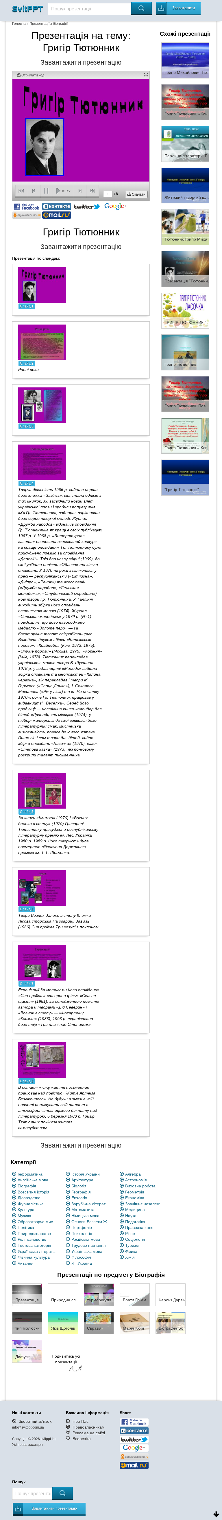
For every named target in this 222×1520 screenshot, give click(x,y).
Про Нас (80, 1421)
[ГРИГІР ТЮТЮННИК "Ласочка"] (185, 310)
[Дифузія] (27, 1351)
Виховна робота (140, 1186)
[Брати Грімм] (134, 1294)
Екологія (79, 1197)
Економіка (134, 1197)
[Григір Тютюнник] (185, 352)
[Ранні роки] (42, 342)
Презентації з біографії (48, 24)
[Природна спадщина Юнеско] (63, 1294)
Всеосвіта (82, 1438)
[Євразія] (99, 1322)
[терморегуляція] (99, 1294)
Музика (24, 1215)
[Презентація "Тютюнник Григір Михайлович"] (185, 268)
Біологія (78, 1186)
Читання (26, 1263)
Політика (26, 1227)
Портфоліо (81, 1227)
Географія (81, 1192)
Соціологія (135, 1239)
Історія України (85, 1174)
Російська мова (85, 1239)
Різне (130, 1233)
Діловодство (29, 1197)
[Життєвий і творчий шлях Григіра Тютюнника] (185, 185)
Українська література (38, 1251)
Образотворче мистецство (38, 1221)
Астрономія (136, 1180)
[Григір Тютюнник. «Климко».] (185, 102)
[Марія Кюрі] (134, 1322)
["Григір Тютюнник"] (185, 477)
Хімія (130, 1257)
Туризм (132, 1245)
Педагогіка (135, 1221)
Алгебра (133, 1174)
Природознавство (34, 1233)
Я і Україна (81, 1263)
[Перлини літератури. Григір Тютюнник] (185, 143)
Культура (26, 1209)
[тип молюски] (27, 1322)
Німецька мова (85, 1215)
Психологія (81, 1233)
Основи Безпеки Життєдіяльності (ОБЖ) (91, 1221)
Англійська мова (33, 1180)
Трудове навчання (88, 1245)
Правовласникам (89, 1427)
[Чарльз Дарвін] (170, 1294)
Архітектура (82, 1180)
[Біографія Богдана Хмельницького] (170, 1322)
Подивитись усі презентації (66, 1359)
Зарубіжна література (91, 1204)
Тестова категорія (34, 1245)
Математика (83, 1209)
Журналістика (31, 1204)
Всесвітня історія (33, 1192)
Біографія (27, 1186)
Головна (19, 24)
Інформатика (30, 1174)
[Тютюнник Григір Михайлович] (185, 226)
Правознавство (139, 1227)
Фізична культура (34, 1257)
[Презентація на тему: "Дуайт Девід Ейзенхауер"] (27, 1294)
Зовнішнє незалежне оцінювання (145, 1204)
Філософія (81, 1257)
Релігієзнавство (32, 1239)
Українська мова (86, 1251)
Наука (130, 1215)
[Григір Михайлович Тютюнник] (185, 60)
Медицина (135, 1209)
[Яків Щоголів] (63, 1322)
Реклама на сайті (89, 1433)
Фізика (131, 1251)
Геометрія (134, 1192)
